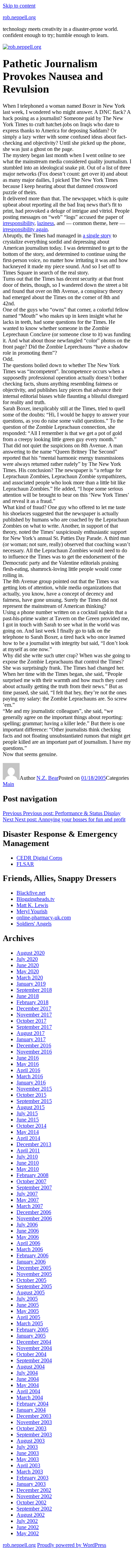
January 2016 (31, 1082)
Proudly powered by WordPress (71, 1545)
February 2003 (32, 1478)
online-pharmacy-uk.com (43, 917)
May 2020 (27, 971)
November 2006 (34, 1218)
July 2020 (27, 959)
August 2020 (30, 953)
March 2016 (29, 1076)
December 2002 (33, 1490)
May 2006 (27, 1237)
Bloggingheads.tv (35, 899)
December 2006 (33, 1212)
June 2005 (27, 1305)
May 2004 (27, 1385)
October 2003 (31, 1428)
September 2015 (34, 1101)
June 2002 (27, 1527)
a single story (97, 235)
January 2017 (31, 1039)
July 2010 (27, 1157)
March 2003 (29, 1471)
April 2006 (28, 1243)
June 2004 (27, 1379)
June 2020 (27, 965)
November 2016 (34, 1052)
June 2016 (27, 1058)
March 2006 (29, 1249)
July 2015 (27, 1113)
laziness (45, 223)
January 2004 (31, 1410)
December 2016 (33, 1045)
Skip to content (19, 6)
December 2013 (33, 1144)
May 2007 (27, 1200)
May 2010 (27, 1169)
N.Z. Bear (47, 778)
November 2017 (34, 1015)
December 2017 (33, 1008)
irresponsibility (18, 223)
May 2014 (27, 1132)
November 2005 (34, 1274)
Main (8, 784)
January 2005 (31, 1336)
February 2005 (32, 1329)
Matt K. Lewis (32, 905)
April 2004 (28, 1391)
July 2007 (27, 1194)
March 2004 (29, 1397)
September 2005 (34, 1286)
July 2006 (27, 1224)
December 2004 (33, 1342)
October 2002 (31, 1502)
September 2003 (34, 1434)
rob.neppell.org (19, 17)
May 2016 (27, 1064)
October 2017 (31, 1021)
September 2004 (34, 1360)
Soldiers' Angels (34, 924)
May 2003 (27, 1459)
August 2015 (30, 1107)
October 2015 (31, 1095)
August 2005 (30, 1292)
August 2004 (30, 1367)
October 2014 (31, 1126)
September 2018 (34, 990)
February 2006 (32, 1255)
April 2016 (28, 1070)
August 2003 (30, 1441)
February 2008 (32, 1175)
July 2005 (27, 1299)
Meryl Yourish (31, 911)
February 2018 (32, 1002)
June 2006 (27, 1231)
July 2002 (27, 1521)
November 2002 (34, 1496)
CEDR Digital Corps (39, 858)
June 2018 (27, 996)
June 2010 (27, 1163)
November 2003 (34, 1422)
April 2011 (28, 1150)
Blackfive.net (30, 893)
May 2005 (27, 1311)
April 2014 (28, 1138)
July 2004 (27, 1373)
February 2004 (32, 1404)
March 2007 (29, 1206)
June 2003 (27, 1453)
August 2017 (30, 1033)
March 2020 (29, 977)
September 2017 (34, 1027)
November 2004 (34, 1348)
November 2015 (34, 1089)
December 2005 (33, 1268)
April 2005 (28, 1317)
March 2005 (29, 1323)
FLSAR (25, 864)
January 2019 (31, 984)
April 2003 (28, 1465)
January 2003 (31, 1484)
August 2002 (30, 1515)
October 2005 (31, 1280)
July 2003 (27, 1447)
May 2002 (27, 1533)
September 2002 (34, 1509)
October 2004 (31, 1354)
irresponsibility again (25, 229)
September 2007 (34, 1187)
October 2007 (31, 1181)
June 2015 (27, 1120)
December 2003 (33, 1416)
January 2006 (31, 1262)
